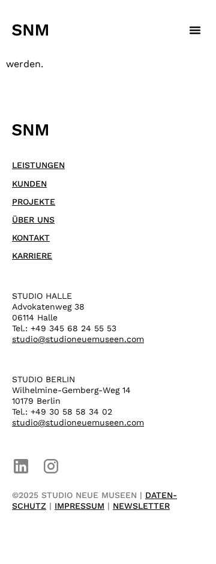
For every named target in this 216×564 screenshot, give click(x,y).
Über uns (33, 219)
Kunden (29, 183)
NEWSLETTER (141, 506)
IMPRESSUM (79, 506)
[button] (195, 30)
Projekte (33, 201)
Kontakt (31, 237)
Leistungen (38, 165)
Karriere (32, 255)
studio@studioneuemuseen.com (78, 339)
